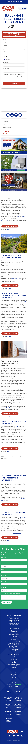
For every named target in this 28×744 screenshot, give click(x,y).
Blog (14, 658)
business (23, 216)
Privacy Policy (14, 636)
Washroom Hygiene (14, 649)
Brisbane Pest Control (14, 620)
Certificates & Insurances (14, 664)
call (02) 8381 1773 (15, 278)
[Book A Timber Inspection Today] (14, 146)
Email (4, 51)
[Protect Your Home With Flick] (14, 182)
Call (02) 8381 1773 (5, 408)
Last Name (5, 45)
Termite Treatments (14, 648)
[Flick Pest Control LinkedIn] (20, 115)
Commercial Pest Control (14, 644)
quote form (8, 229)
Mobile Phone (6, 57)
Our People (14, 676)
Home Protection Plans (14, 643)
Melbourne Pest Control (14, 618)
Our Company (14, 674)
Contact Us (14, 631)
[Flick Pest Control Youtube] (16, 115)
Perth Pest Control (14, 621)
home (18, 216)
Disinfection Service (14, 651)
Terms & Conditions (14, 665)
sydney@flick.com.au (14, 27)
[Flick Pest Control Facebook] (8, 115)
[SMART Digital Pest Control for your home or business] (14, 163)
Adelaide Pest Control (14, 623)
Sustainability (14, 679)
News (14, 656)
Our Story (14, 677)
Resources (14, 667)
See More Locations (14, 624)
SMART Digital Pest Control (14, 646)
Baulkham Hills (23, 301)
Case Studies (14, 662)
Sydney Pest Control (14, 617)
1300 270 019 (14, 25)
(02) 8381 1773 (14, 630)
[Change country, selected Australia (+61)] (4, 59)
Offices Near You (14, 633)
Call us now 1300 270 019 (14, 35)
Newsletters (14, 659)
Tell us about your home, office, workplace (12, 74)
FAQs (14, 661)
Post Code (5, 62)
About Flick (14, 673)
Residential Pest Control (14, 641)
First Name (5, 40)
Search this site (20, 740)
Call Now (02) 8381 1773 (10, 226)
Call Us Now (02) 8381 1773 (15, 1)
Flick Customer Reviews (14, 634)
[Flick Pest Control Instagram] (12, 115)
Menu (23, 8)
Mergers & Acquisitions (14, 686)
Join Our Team (13, 684)
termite (17, 426)
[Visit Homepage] (15, 731)
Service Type (6, 68)
